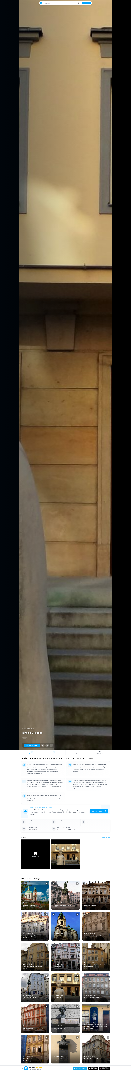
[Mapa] (47, 745)
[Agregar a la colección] (43, 745)
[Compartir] (51, 745)
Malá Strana (60, 823)
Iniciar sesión (86, 3)
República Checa (29, 729)
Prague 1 (29, 823)
